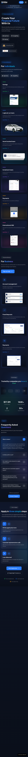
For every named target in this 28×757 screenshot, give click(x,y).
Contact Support (14, 496)
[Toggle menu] (25, 2)
